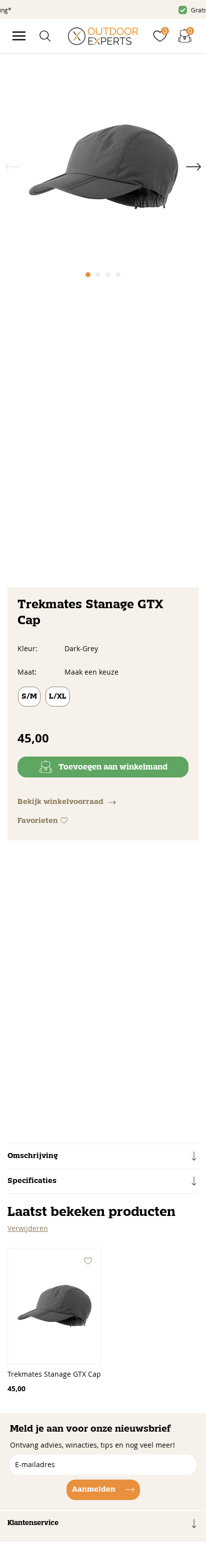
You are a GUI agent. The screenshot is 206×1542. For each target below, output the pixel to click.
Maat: (27, 672)
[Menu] (19, 36)
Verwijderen (28, 1228)
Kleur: (28, 648)
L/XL (57, 697)
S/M (29, 697)
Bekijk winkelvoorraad (61, 802)
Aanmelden (94, 1490)
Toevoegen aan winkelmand (113, 767)
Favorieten (38, 821)
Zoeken (180, 56)
